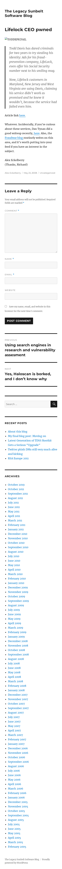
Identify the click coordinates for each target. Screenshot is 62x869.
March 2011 (15, 520)
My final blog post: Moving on (27, 436)
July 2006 (14, 770)
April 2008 (14, 676)
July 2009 (14, 609)
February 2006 (17, 793)
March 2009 (15, 627)
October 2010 (16, 542)
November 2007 (18, 699)
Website (10, 290)
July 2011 (13, 502)
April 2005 (14, 837)
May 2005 (14, 833)
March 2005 (15, 842)
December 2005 (18, 802)
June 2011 (14, 507)
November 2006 (18, 752)
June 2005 (14, 828)
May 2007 (14, 726)
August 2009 (16, 605)
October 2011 (16, 489)
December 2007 (18, 694)
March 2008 (15, 681)
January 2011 (16, 529)
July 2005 (14, 824)
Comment (12, 210)
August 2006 (16, 766)
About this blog (17, 431)
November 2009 (18, 592)
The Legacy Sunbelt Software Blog (24, 13)
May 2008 (14, 672)
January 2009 (16, 636)
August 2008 (16, 659)
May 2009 (14, 618)
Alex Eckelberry (13, 173)
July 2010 (13, 556)
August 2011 (15, 498)
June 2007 (14, 721)
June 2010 (14, 560)
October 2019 (16, 484)
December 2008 (18, 641)
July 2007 (14, 717)
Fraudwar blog (14, 137)
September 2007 (18, 708)
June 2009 (14, 614)
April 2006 (14, 784)
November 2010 (18, 538)
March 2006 (15, 788)
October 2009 (16, 596)
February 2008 (17, 685)
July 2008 (14, 663)
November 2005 (18, 806)
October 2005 (16, 811)
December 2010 (17, 533)
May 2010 (14, 565)
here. (22, 115)
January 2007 (16, 743)
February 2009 (17, 632)
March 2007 (15, 735)
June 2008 (14, 668)
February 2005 (17, 846)
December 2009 (18, 587)
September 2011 (18, 493)
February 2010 (17, 578)
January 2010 (16, 583)
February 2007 (17, 739)
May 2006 (14, 779)
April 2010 (14, 569)
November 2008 (18, 645)
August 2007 (16, 712)
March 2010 (15, 574)
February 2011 (16, 525)
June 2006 (14, 775)
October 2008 (16, 650)
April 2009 (14, 623)
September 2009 (18, 600)
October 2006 (16, 757)
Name (9, 259)
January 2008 (16, 690)
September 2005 (18, 815)
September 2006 (18, 761)
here (37, 133)
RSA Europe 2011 (18, 458)
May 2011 (13, 511)
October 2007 (16, 703)
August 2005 (16, 819)
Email (9, 274)
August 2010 (15, 551)
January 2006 (16, 797)
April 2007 (14, 730)
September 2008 (18, 654)
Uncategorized (47, 173)
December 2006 (18, 748)
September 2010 (18, 547)
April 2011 (14, 516)
